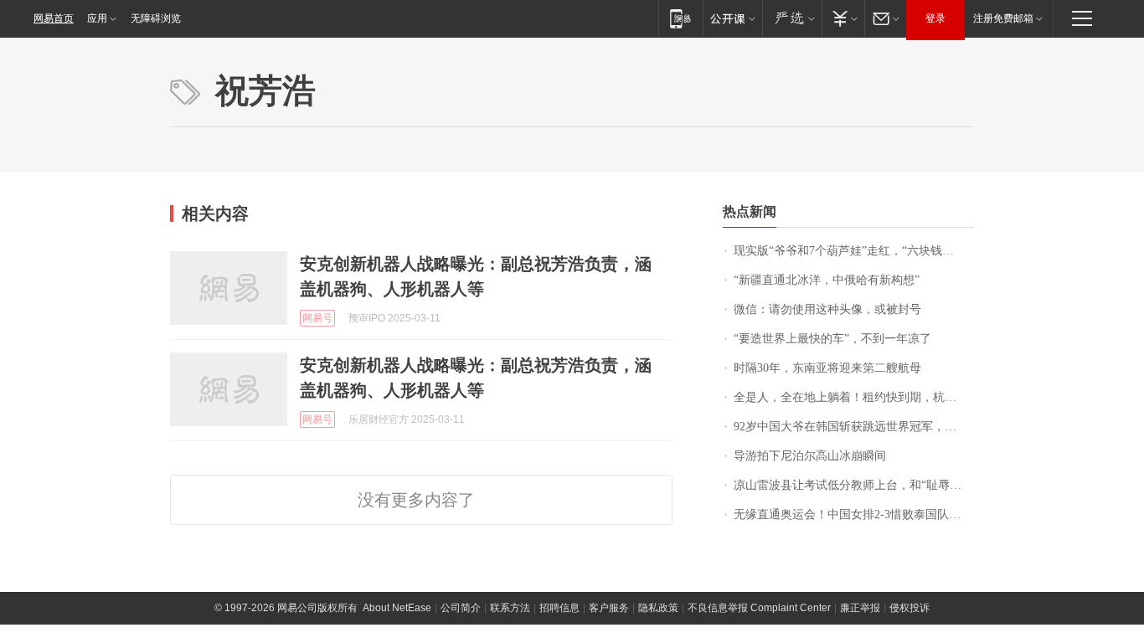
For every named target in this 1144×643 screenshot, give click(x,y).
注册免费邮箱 (1003, 18)
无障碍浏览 (156, 18)
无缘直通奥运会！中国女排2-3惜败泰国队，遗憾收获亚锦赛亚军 (854, 514)
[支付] (843, 18)
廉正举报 (860, 608)
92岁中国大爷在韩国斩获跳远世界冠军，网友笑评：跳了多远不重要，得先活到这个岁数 (854, 426)
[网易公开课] (732, 18)
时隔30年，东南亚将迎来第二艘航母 (827, 368)
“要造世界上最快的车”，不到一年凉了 (832, 338)
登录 (935, 18)
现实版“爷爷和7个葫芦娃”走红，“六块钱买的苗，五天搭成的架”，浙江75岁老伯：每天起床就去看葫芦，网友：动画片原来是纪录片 (854, 250)
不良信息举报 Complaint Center (759, 608)
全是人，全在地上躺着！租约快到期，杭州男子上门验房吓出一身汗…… (854, 397)
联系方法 (510, 608)
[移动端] (680, 18)
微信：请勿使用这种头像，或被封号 (827, 309)
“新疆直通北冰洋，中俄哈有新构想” (827, 280)
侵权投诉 (909, 608)
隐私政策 (658, 608)
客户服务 (609, 608)
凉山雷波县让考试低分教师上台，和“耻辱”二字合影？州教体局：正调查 (854, 485)
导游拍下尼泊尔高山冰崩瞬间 (810, 456)
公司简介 (461, 608)
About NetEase (397, 608)
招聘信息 (559, 608)
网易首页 (53, 18)
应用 (97, 18)
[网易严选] (792, 18)
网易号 (317, 318)
